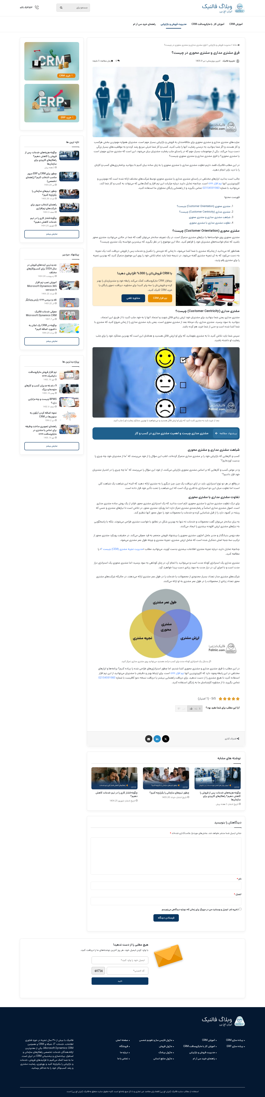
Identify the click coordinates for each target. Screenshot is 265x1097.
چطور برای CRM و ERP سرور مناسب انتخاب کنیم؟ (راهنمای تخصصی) (41, 177)
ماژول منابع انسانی (162, 1058)
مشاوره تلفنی (133, 298)
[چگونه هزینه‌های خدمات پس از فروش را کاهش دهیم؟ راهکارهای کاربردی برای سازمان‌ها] (218, 778)
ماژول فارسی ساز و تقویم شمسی (155, 1040)
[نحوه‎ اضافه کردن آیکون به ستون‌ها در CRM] (69, 416)
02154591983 (211, 188)
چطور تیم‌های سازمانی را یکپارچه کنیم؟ (169, 793)
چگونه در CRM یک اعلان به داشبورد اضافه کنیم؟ (43, 327)
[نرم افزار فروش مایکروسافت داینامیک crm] (69, 375)
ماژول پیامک (165, 1052)
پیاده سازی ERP (235, 1046)
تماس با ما (122, 1058)
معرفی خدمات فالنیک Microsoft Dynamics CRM (41, 313)
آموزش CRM (236, 24)
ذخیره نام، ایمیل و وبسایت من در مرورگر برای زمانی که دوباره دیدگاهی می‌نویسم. (199, 909)
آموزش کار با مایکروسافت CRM (207, 24)
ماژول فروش (165, 1046)
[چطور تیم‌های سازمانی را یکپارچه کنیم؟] (166, 778)
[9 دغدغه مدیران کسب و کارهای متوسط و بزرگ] (69, 388)
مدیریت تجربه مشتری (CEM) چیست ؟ (122, 549)
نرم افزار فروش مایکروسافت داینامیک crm (42, 374)
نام (239, 879)
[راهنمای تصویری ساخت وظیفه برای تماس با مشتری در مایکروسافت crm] (69, 429)
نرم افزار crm (215, 183)
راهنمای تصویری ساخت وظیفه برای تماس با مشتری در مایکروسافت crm (41, 430)
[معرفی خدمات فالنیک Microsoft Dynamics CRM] (69, 315)
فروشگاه (123, 1046)
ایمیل (237, 894)
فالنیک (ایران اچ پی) (80, 1091)
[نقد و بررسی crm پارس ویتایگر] (69, 302)
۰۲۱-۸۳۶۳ (26, 8)
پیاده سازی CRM (234, 1040)
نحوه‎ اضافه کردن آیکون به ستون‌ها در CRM (43, 414)
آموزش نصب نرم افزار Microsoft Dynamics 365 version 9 (42, 286)
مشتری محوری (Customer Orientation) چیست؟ (203, 206)
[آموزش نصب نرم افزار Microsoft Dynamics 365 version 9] (69, 285)
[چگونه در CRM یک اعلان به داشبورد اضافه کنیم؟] (69, 328)
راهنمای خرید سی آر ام (144, 24)
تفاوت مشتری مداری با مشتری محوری (209, 223)
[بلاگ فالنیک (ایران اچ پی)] (223, 8)
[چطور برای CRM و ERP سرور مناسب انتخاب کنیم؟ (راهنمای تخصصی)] (69, 176)
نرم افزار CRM (160, 298)
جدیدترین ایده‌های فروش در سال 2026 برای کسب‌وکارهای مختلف (42, 268)
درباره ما (124, 1052)
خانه (235, 45)
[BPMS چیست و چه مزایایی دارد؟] (69, 402)
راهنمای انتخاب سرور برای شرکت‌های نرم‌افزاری (44, 206)
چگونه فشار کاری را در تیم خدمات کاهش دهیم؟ (117, 794)
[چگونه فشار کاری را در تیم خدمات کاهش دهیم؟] (114, 778)
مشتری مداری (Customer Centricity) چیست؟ (204, 212)
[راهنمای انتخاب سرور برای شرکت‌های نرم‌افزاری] (69, 207)
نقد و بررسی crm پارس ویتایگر (41, 300)
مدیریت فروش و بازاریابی (173, 24)
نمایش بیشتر (52, 233)
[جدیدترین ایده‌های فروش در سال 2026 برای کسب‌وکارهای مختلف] (69, 268)
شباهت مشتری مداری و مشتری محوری (209, 217)
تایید (120, 981)
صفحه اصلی (122, 1040)
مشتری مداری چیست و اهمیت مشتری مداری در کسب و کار (171, 433)
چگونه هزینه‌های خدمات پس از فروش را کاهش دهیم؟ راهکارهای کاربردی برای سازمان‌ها (220, 796)
